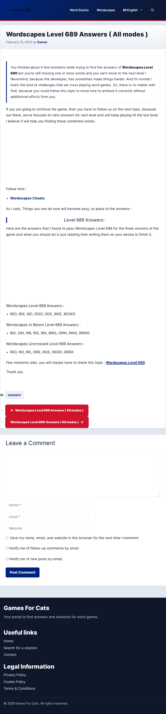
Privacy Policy (15, 675)
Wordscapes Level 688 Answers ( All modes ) (49, 410)
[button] (152, 10)
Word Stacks (79, 10)
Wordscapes (106, 10)
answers (14, 395)
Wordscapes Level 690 (125, 363)
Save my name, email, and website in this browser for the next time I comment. (74, 538)
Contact (10, 655)
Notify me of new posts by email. (36, 559)
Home (8, 641)
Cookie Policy (14, 682)
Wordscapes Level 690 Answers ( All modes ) (44, 422)
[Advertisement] (83, 156)
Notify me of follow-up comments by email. (44, 548)
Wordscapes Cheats (27, 198)
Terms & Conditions (19, 688)
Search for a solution (20, 648)
